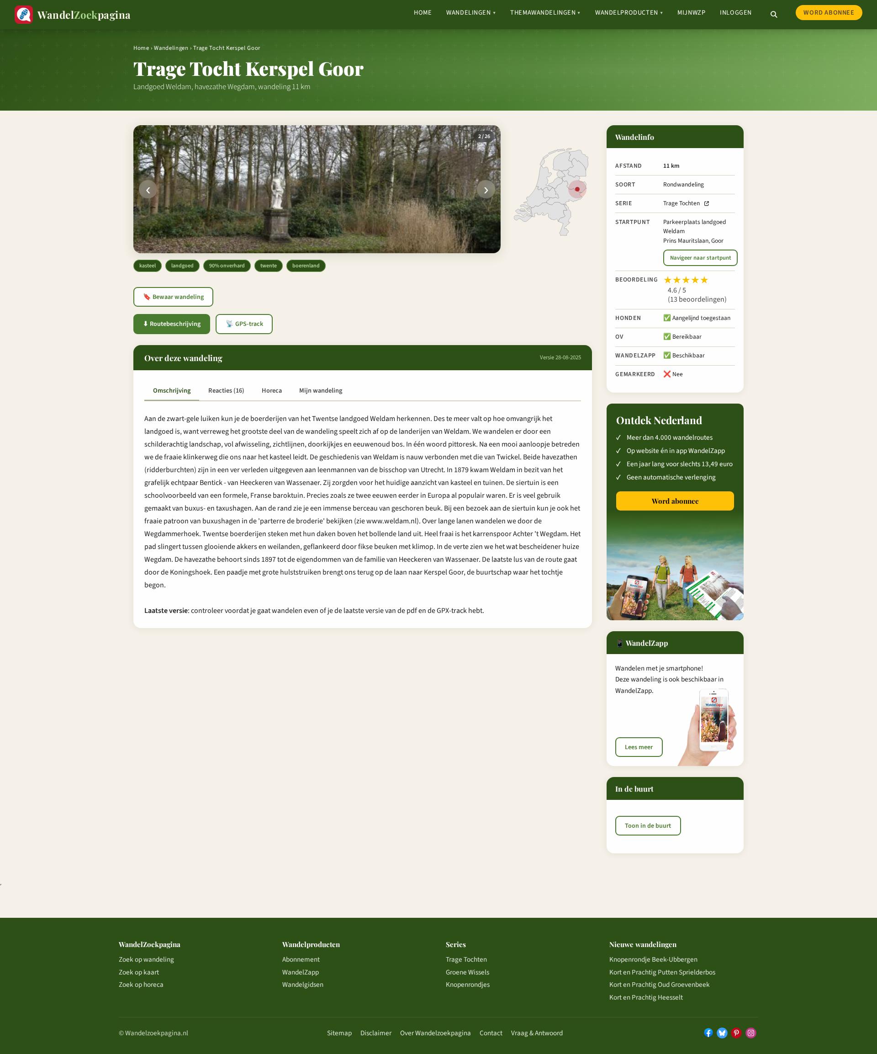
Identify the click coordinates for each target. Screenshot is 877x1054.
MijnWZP (691, 12)
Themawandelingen (545, 12)
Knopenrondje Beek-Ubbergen (653, 959)
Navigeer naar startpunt (700, 258)
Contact (491, 1033)
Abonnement (301, 959)
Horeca (272, 390)
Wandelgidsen (302, 984)
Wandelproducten (629, 12)
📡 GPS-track (244, 324)
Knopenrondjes (468, 984)
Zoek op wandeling (146, 959)
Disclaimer (375, 1033)
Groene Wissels (467, 972)
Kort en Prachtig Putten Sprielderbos (662, 972)
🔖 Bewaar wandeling (173, 297)
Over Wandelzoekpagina (435, 1033)
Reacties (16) (226, 390)
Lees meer (639, 747)
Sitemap (339, 1033)
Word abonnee (828, 12)
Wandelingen (471, 12)
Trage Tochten (681, 203)
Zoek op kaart (139, 972)
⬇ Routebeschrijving (172, 324)
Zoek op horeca (141, 984)
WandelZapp (300, 972)
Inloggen (736, 12)
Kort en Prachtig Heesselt (646, 997)
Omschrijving (171, 390)
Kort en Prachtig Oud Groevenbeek (659, 984)
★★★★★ (686, 280)
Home (423, 12)
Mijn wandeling (320, 390)
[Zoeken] (773, 14)
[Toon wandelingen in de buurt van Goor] (577, 189)
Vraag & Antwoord (537, 1033)
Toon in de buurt (648, 825)
